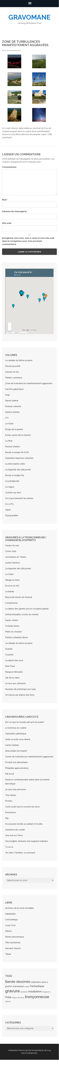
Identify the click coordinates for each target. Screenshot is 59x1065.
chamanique (18, 986)
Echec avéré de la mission (18, 435)
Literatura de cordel (15, 829)
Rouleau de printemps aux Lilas (20, 689)
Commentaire (9, 167)
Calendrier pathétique (15, 733)
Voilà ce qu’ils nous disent (17, 739)
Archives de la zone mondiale (19, 908)
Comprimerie (11, 603)
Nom (5, 200)
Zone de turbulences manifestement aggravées (28, 383)
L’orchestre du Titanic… (16, 557)
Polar (8, 997)
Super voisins (11, 620)
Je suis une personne (15, 789)
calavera (36, 982)
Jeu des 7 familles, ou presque (20, 852)
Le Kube (9, 423)
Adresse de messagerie (15, 211)
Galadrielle (10, 914)
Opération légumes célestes (19, 458)
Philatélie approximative (16, 768)
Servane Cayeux (13, 948)
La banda (9, 591)
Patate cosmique (13, 377)
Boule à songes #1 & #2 (17, 452)
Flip (7, 818)
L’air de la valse (12, 677)
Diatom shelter (12, 412)
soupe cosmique (18, 997)
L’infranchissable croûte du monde (21, 614)
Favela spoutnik (12, 366)
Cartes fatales (12, 745)
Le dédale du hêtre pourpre (18, 360)
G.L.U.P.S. (9, 504)
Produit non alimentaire (16, 762)
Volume (8, 1001)
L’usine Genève (12, 563)
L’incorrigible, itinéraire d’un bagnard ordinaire (26, 841)
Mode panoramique (14, 937)
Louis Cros (10, 925)
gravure (12, 991)
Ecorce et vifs (12, 585)
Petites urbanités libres (16, 637)
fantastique (37, 986)
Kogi (7, 395)
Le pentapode (12, 481)
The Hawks (10, 795)
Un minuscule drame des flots (19, 695)
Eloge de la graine (14, 429)
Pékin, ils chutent (13, 631)
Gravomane (29, 17)
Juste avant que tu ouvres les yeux (22, 806)
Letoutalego (11, 919)
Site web (6, 223)
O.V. (7, 418)
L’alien (8, 510)
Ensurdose (10, 812)
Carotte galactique (14, 389)
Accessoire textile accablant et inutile (24, 824)
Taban (8, 954)
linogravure (46, 992)
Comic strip (10, 551)
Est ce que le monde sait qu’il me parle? (24, 722)
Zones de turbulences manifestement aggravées (29, 756)
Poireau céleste (13, 406)
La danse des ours (14, 660)
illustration (24, 992)
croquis (27, 986)
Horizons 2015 (8, 134)
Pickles (8, 801)
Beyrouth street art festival (18, 597)
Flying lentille (11, 515)
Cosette (9, 654)
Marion (8, 931)
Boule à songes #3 (14, 475)
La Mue (8, 441)
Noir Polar (10, 666)
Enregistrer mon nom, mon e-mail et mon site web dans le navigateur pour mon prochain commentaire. (28, 241)
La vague (9, 487)
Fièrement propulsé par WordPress (26, 1050)
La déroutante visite (15, 464)
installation (35, 991)
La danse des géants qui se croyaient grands (27, 608)
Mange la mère (12, 580)
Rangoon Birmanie (14, 672)
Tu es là (9, 847)
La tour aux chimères (15, 683)
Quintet (9, 649)
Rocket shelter (12, 446)
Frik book (9, 774)
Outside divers (12, 626)
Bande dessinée (17, 982)
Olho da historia (12, 942)
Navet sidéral (11, 400)
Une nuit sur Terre (14, 835)
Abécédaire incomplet (16, 751)
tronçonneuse (37, 997)
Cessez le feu (12, 372)
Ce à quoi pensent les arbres (19, 498)
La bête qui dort (13, 492)
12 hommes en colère (15, 728)
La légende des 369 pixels (18, 469)
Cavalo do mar (12, 545)
